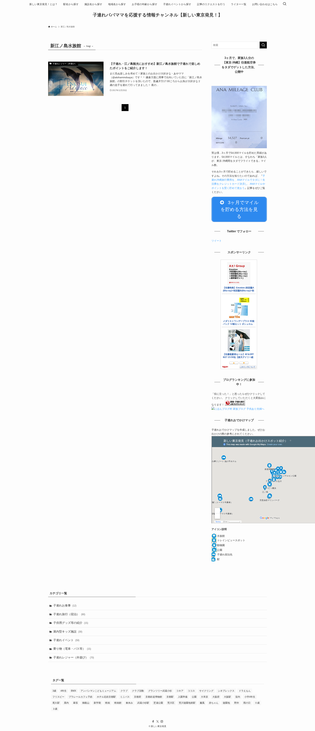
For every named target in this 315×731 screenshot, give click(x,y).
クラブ (124, 690)
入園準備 (182, 696)
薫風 (202, 702)
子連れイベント (66, 640)
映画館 (117, 702)
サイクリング (206, 690)
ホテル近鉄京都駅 (106, 696)
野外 (236, 702)
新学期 (97, 702)
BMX (73, 690)
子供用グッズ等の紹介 (70, 622)
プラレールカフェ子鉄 (80, 696)
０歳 (257, 702)
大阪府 (215, 696)
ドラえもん (245, 690)
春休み (129, 702)
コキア (179, 690)
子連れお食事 (64, 605)
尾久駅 (56, 702)
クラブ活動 (138, 690)
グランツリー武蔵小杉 (160, 690)
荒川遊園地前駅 (187, 702)
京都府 (137, 696)
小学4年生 (249, 696)
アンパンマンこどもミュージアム (98, 690)
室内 (237, 696)
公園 (194, 696)
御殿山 (85, 702)
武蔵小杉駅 (143, 702)
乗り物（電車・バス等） (72, 648)
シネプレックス (226, 690)
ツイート (216, 240)
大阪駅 (227, 696)
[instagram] (162, 721)
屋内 (66, 702)
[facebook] (153, 721)
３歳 (54, 708)
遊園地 (226, 702)
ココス (191, 690)
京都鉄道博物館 (153, 696)
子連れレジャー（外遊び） (73, 657)
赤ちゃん (213, 702)
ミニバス (125, 696)
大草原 (204, 696)
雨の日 (246, 702)
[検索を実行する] (263, 45)
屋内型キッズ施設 (67, 631)
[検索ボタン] (285, 4)
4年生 (64, 690)
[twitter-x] (157, 721)
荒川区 (170, 702)
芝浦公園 (158, 702)
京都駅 (170, 696)
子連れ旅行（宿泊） (69, 614)
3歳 (54, 690)
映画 (107, 702)
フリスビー (58, 696)
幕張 (75, 702)
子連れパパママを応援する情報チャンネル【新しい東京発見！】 (157, 15)
